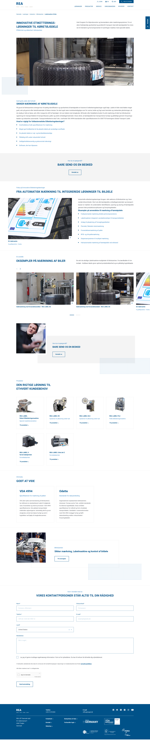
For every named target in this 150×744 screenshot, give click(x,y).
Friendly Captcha (38, 676)
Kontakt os (75, 172)
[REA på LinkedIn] (113, 710)
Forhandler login (69, 722)
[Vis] (40, 218)
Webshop (48, 726)
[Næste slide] (20, 269)
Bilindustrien (39, 14)
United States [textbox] (22, 629)
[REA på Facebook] (117, 710)
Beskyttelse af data (70, 719)
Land (17, 625)
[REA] (24, 5)
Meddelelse (19, 636)
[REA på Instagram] (128, 710)
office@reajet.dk (88, 712)
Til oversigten (62, 559)
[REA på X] (121, 710)
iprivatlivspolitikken (86, 663)
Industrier (32, 14)
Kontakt (48, 722)
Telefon (18, 614)
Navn (18, 603)
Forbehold (49, 719)
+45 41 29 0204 (50, 712)
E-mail (78, 614)
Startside (18, 14)
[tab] (72, 315)
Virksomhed (80, 603)
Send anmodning (24, 684)
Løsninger (25, 14)
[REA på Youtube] (132, 710)
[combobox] (45, 629)
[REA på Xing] (124, 710)
